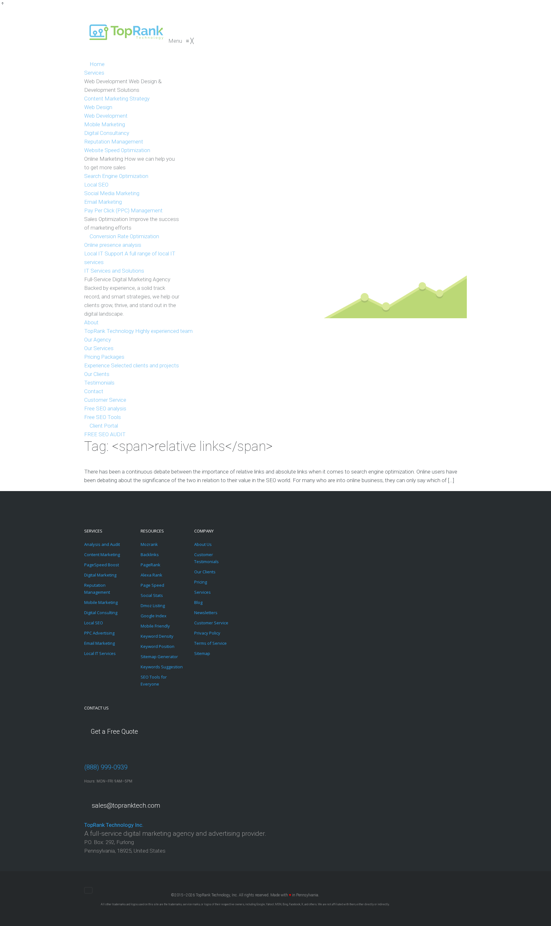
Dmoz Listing (153, 605)
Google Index (153, 616)
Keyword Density (157, 636)
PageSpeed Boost (101, 565)
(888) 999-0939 (106, 767)
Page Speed (152, 585)
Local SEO (93, 623)
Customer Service (211, 623)
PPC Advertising (99, 633)
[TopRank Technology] (126, 41)
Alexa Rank (151, 575)
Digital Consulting (100, 612)
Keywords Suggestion (162, 667)
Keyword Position (157, 646)
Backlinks (150, 554)
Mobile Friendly (155, 626)
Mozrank (149, 544)
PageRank (150, 565)
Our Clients (205, 572)
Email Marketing (99, 643)
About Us (203, 544)
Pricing (200, 582)
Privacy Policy (207, 633)
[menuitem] (94, 64)
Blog (198, 602)
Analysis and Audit (102, 544)
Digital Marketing (100, 575)
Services (202, 592)
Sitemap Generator (159, 656)
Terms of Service (210, 643)
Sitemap (202, 653)
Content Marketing (102, 554)
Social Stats (152, 595)
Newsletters (205, 612)
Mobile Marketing (101, 602)
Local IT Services (100, 653)
